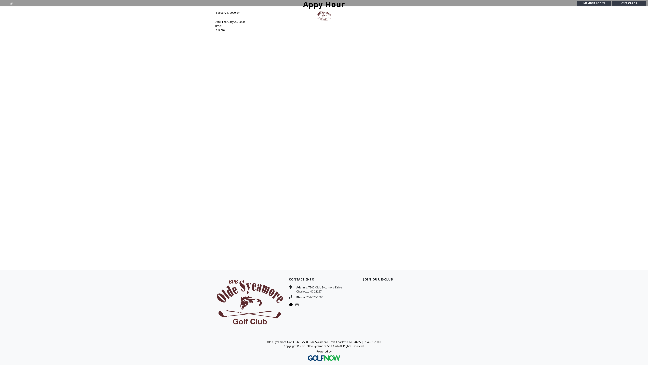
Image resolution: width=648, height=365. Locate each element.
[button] (239, 15)
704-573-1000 (314, 297)
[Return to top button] (641, 263)
